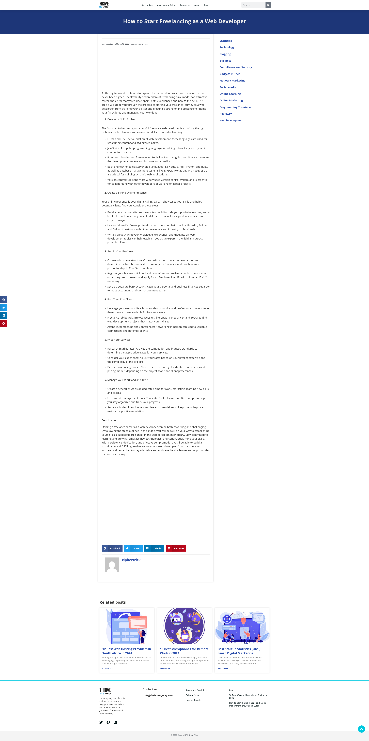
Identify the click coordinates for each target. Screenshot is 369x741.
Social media (228, 87)
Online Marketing (231, 100)
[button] (3, 299)
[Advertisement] (156, 69)
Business (225, 60)
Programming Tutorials (235, 107)
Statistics (226, 40)
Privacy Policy (192, 695)
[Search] (268, 5)
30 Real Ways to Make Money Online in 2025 (248, 696)
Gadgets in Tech (230, 74)
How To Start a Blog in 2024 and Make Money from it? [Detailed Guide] (247, 704)
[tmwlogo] (103, 5)
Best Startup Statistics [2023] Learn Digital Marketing (239, 651)
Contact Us (185, 5)
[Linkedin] (115, 722)
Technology (227, 47)
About (197, 5)
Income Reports (193, 700)
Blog (206, 5)
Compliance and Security (236, 67)
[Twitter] (101, 722)
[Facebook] (108, 722)
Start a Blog (147, 5)
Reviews (225, 113)
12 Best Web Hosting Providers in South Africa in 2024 (126, 651)
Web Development (232, 120)
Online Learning (230, 94)
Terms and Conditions (196, 690)
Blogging (225, 54)
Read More (107, 668)
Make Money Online (166, 5)
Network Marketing (232, 80)
